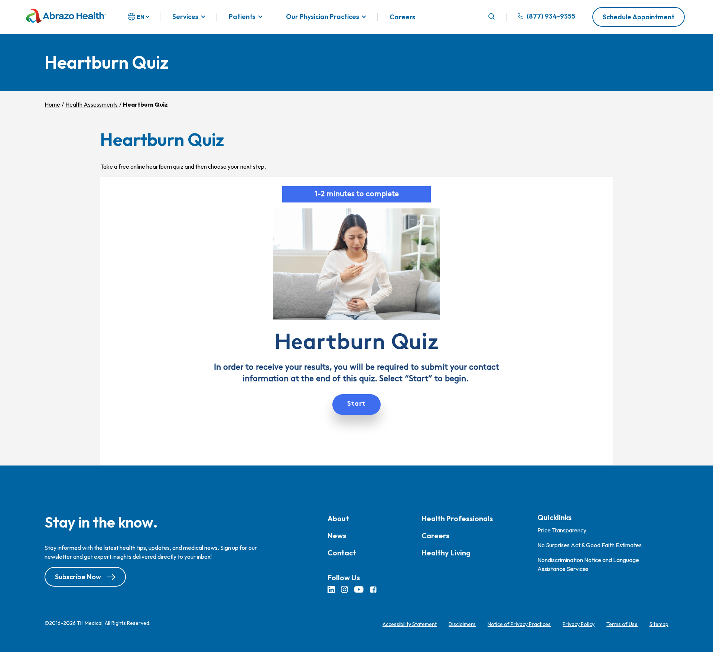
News (337, 535)
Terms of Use (622, 624)
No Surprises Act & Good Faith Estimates (589, 545)
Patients (242, 17)
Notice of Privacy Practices (519, 624)
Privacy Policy (579, 624)
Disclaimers (462, 624)
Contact (342, 552)
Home (52, 104)
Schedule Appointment (638, 17)
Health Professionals (457, 518)
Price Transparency (561, 530)
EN (140, 16)
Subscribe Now (78, 576)
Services (185, 17)
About (338, 518)
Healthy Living (446, 552)
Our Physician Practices (322, 17)
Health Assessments (91, 104)
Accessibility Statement (409, 624)
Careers (402, 17)
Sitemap (658, 624)
